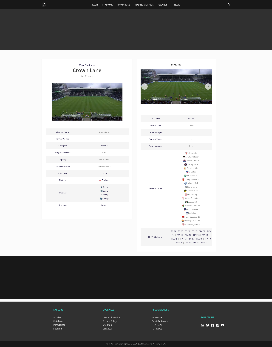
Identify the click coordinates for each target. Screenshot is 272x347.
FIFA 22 (196, 242)
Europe (104, 173)
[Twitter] (207, 325)
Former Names (62, 138)
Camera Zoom (155, 139)
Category (63, 145)
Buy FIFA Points (160, 321)
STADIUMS (107, 4)
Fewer (104, 205)
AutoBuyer (157, 317)
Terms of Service (111, 317)
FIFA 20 (179, 242)
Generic (104, 145)
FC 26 (187, 231)
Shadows (63, 205)
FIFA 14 (205, 235)
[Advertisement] (136, 28)
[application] (168, 4)
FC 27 (194, 231)
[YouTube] (222, 325)
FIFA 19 (207, 238)
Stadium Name (62, 131)
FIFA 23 (204, 242)
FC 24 (173, 231)
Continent (62, 173)
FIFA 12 (188, 235)
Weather (62, 192)
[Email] (202, 325)
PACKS (95, 4)
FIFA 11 (180, 235)
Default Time (155, 125)
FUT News (157, 328)
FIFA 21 (187, 242)
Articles (57, 317)
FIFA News (157, 324)
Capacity (62, 159)
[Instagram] (217, 325)
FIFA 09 (202, 231)
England (105, 180)
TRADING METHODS (144, 4)
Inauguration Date (63, 152)
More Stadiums (87, 65)
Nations (62, 180)
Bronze (191, 118)
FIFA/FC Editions (155, 237)
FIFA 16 (182, 238)
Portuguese (59, 324)
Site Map (107, 324)
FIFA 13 (196, 235)
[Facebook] (212, 325)
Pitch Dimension (63, 166)
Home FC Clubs (155, 188)
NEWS (177, 4)
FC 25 (180, 231)
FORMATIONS (123, 4)
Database (58, 321)
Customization (155, 146)
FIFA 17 (191, 238)
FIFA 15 (174, 238)
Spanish (57, 328)
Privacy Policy (110, 321)
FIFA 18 (199, 238)
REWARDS (162, 4)
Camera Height (155, 132)
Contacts (107, 328)
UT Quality (155, 118)
